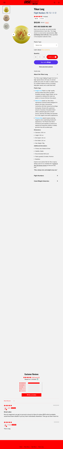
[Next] (29, 34)
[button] (38, 16)
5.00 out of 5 (36, 377)
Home (21, 447)
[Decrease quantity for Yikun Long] (35, 57)
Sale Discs (34, 447)
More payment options (46, 67)
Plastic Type (37, 42)
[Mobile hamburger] (4, 2)
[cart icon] (58, 2)
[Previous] (13, 34)
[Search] (54, 2)
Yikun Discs (27, 447)
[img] (8, 405)
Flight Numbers (39, 176)
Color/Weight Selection (41, 181)
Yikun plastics (46, 50)
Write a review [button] (31, 395)
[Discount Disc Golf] (31, 2)
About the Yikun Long (41, 74)
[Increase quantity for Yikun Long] (44, 57)
